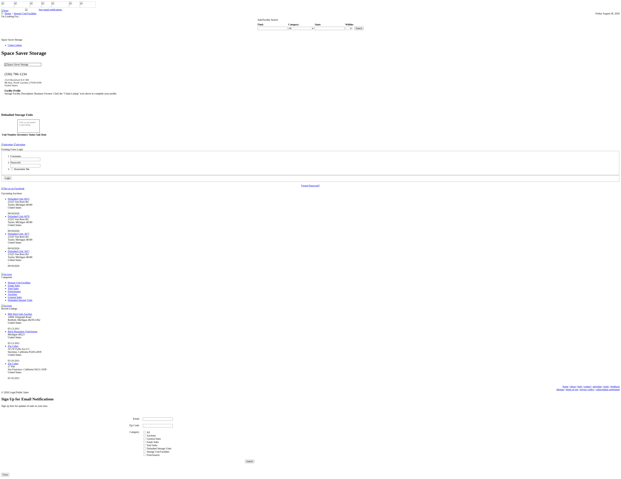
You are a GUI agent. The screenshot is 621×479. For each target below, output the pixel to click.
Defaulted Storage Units (20, 300)
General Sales (15, 297)
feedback (615, 386)
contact (587, 386)
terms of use (572, 389)
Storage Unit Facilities (19, 282)
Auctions (12, 294)
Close (5, 474)
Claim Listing (15, 45)
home (565, 386)
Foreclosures (14, 291)
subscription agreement (608, 389)
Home (8, 13)
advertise (597, 386)
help (579, 386)
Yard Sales (13, 288)
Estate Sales (14, 285)
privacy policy (587, 389)
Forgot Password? (310, 185)
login (606, 386)
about (573, 386)
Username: (15, 156)
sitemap (560, 389)
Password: (15, 162)
